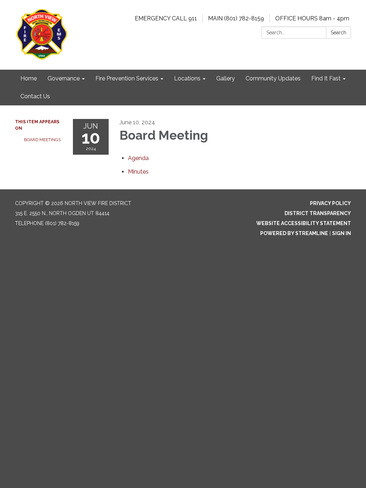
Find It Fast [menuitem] (326, 78)
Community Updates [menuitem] (273, 78)
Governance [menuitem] (64, 78)
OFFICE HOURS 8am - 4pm (312, 18)
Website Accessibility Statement (303, 223)
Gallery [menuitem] (225, 78)
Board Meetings (42, 139)
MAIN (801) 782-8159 (236, 18)
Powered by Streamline (294, 233)
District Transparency (318, 213)
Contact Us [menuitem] (35, 96)
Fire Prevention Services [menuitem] (126, 78)
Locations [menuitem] (187, 78)
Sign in (341, 233)
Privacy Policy (330, 203)
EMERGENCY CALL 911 (166, 18)
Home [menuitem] (28, 78)
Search (338, 32)
